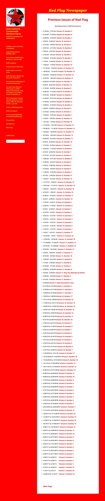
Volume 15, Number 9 (64, 31)
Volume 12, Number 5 (64, 216)
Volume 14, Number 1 (64, 115)
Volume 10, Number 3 (64, 343)
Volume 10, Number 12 (65, 313)
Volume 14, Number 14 (66, 71)
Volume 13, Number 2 (63, 169)
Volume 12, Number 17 (64, 175)
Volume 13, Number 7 (63, 152)
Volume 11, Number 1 (64, 293)
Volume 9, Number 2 (66, 404)
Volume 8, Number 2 (66, 461)
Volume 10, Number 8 (64, 326)
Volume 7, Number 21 (66, 467)
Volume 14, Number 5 (64, 102)
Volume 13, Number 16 (64, 122)
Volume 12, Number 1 (64, 229)
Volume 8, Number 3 (66, 457)
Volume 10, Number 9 (64, 323)
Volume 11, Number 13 (67, 246)
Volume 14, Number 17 (64, 61)
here (79, 26)
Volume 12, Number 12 (65, 192)
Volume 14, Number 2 (63, 112)
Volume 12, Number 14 (66, 186)
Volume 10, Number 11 (65, 316)
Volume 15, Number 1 (64, 58)
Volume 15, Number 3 (63, 51)
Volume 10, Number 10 (64, 320)
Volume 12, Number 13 (66, 189)
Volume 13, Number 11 (64, 139)
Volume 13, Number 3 (63, 165)
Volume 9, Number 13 (68, 367)
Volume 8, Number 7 (66, 444)
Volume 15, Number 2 (63, 55)
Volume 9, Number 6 (66, 390)
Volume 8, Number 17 (66, 410)
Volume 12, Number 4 (64, 219)
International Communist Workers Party (13, 31)
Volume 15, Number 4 (64, 48)
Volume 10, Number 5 (64, 336)
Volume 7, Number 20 (66, 471)
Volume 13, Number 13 (65, 132)
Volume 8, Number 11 (66, 430)
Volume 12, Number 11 (65, 196)
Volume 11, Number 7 (63, 266)
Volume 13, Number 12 (64, 135)
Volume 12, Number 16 (64, 179)
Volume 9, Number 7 (66, 387)
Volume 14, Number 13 (65, 75)
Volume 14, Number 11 (64, 82)
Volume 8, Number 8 (66, 440)
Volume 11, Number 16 (65, 236)
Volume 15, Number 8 (64, 35)
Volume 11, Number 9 (64, 259)
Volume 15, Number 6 (63, 41)
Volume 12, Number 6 (64, 212)
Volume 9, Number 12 (67, 370)
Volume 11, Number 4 (63, 279)
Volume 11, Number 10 (64, 256)
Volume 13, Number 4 (63, 162)
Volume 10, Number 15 (66, 303)
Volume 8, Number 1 (66, 464)
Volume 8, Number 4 (66, 454)
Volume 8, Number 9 (66, 437)
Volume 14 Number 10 (64, 85)
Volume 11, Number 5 (63, 276)
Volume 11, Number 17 (64, 232)
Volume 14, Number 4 (64, 105)
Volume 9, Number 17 (66, 353)
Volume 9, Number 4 (66, 397)
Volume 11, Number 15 (66, 239)
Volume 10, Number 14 (66, 306)
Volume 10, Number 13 (66, 310)
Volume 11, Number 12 (66, 249)
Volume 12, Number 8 (64, 206)
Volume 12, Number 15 (66, 182)
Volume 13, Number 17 (64, 118)
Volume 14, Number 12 (64, 78)
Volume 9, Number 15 (70, 360)
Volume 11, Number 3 (64, 286)
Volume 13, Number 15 (65, 125)
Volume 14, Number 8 (64, 92)
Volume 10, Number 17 (64, 296)
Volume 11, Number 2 (64, 289)
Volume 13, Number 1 (64, 172)
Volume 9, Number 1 (68, 407)
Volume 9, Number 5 (66, 393)
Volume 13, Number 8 (64, 149)
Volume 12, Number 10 (64, 199)
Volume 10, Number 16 (65, 300)
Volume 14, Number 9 (63, 88)
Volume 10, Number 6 (64, 333)
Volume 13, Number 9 (63, 145)
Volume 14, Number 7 (64, 95)
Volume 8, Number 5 (66, 450)
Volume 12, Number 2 (64, 226)
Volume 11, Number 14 (67, 243)
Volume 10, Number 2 (65, 347)
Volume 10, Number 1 (65, 350)
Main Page (47, 486)
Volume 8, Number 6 (66, 447)
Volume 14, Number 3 (63, 108)
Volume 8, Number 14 (68, 420)
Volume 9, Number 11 (66, 373)
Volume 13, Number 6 (63, 155)
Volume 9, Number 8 (66, 383)
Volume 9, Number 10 (66, 377)
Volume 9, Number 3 (66, 400)
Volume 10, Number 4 (64, 340)
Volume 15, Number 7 (64, 38)
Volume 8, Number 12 (67, 427)
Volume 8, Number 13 (68, 424)
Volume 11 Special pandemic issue (61, 283)
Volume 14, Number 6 (64, 98)
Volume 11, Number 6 (64, 269)
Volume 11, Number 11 (64, 253)
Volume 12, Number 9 (64, 202)
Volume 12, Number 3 (64, 222)
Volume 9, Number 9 (66, 380)
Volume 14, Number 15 (65, 68)
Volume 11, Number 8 (63, 263)
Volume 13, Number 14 (66, 128)
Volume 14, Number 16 (64, 65)
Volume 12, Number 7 (64, 209)
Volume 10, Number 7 (64, 330)
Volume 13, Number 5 (64, 159)
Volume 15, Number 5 (63, 45)
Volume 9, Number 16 (69, 357)
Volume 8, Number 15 (68, 417)
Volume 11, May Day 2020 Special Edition (70, 273)
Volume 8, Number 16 (67, 414)
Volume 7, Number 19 (66, 474)
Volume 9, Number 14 (67, 363)
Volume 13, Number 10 (64, 142)
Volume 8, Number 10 (66, 434)
